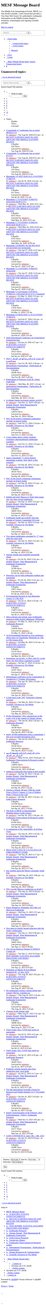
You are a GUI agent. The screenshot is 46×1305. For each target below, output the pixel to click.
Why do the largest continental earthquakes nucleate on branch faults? (23, 420)
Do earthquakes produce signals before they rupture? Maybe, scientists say (23, 991)
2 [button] (6, 101)
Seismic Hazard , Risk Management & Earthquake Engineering (21, 406)
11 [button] (7, 112)
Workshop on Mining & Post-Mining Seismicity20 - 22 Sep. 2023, (21, 971)
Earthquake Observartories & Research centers (25, 760)
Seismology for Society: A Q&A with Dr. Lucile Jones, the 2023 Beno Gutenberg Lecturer (25, 659)
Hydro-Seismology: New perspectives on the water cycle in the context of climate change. (24, 717)
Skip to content (7, 27)
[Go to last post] (30, 149)
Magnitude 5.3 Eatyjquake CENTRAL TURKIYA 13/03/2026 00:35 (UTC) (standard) (25, 293)
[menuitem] (19, 43)
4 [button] (6, 105)
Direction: (7, 1162)
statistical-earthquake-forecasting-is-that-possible (25, 772)
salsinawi (12, 135)
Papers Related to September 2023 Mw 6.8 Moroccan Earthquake (23, 908)
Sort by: (24, 1159)
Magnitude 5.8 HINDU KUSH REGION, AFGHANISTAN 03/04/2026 (23, 246)
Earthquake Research (14, 624)
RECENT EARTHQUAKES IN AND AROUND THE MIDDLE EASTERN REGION (22, 139)
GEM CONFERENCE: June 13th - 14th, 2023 (25, 1136)
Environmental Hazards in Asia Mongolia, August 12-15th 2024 (23, 597)
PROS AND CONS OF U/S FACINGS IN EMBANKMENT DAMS (23, 851)
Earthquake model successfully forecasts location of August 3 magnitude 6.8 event (22, 519)
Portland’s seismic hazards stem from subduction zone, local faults (21, 1070)
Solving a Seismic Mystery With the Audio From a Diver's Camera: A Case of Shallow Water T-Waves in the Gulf (23, 792)
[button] (7, 91)
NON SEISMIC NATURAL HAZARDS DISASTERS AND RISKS (23, 957)
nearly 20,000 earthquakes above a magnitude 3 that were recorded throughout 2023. (25, 735)
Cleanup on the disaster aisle (17, 1011)
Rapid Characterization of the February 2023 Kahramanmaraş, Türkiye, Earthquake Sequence (24, 1115)
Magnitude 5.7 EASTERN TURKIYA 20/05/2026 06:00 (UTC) (22, 200)
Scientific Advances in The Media (19, 425)
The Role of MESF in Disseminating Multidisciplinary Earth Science (21, 812)
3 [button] (6, 103)
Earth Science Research (15, 799)
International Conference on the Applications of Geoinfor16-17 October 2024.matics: (25, 678)
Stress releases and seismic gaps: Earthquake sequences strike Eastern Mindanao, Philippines (25, 618)
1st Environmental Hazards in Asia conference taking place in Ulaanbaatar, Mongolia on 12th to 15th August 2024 (24, 637)
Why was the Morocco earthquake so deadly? (24, 889)
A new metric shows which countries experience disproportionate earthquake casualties (22, 439)
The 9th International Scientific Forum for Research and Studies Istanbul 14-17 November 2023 (25, 1092)
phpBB (14, 1279)
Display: (6, 1159)
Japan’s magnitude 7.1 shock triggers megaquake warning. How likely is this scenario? (22, 460)
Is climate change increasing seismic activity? (24, 400)
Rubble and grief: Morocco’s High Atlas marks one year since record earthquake (25, 498)
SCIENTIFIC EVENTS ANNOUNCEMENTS (16, 346)
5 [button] (6, 108)
